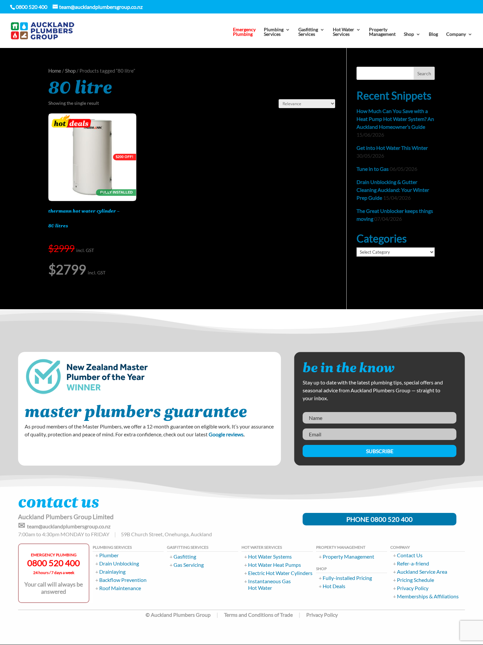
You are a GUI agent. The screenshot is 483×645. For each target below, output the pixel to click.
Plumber (109, 555)
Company (456, 34)
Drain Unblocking (119, 563)
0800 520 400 (53, 563)
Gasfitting (184, 556)
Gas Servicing (188, 565)
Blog (433, 34)
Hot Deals (334, 586)
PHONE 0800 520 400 (379, 519)
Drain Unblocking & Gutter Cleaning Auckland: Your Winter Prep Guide (392, 190)
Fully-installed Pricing (347, 578)
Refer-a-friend (413, 563)
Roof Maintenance (120, 588)
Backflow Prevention (123, 580)
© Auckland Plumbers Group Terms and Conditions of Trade (219, 614)
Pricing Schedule (415, 580)
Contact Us (410, 555)
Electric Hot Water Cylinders (280, 573)
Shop (70, 71)
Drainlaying (112, 571)
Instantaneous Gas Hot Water (269, 584)
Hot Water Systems (270, 556)
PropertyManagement (382, 32)
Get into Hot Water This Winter (392, 148)
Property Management (348, 556)
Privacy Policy (412, 588)
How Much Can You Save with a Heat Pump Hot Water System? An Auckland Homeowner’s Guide (395, 119)
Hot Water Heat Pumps (274, 565)
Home (54, 71)
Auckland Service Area (422, 571)
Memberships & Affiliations (428, 596)
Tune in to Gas (372, 169)
